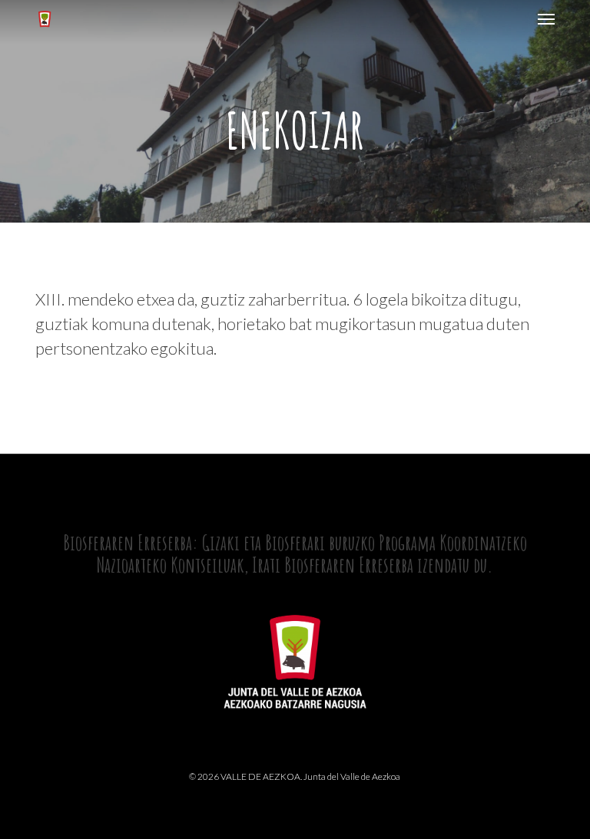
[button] (546, 18)
